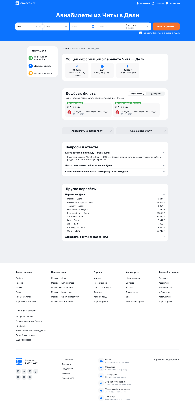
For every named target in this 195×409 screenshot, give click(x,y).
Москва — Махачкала (61, 292)
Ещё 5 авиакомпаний (26, 301)
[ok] (29, 377)
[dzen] (18, 377)
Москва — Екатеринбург (63, 301)
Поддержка (67, 368)
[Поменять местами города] (42, 26)
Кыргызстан (165, 296)
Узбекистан (164, 292)
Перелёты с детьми (25, 335)
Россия (19, 283)
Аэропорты (132, 272)
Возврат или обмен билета (29, 321)
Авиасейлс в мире (169, 272)
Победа (19, 278)
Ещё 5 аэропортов (135, 301)
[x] (29, 371)
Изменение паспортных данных (31, 330)
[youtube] (24, 377)
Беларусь (163, 278)
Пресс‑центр (68, 378)
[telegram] (24, 371)
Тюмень (97, 292)
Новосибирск (100, 283)
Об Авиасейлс (68, 359)
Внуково (130, 283)
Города (98, 272)
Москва (97, 278)
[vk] (18, 371)
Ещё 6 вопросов (23, 340)
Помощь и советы (26, 310)
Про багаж (21, 326)
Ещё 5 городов (101, 301)
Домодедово (132, 292)
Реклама (66, 373)
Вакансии (66, 364)
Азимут (19, 287)
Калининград (100, 296)
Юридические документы (166, 359)
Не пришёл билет (24, 316)
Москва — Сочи (58, 278)
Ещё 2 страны (165, 301)
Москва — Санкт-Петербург (65, 296)
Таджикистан (165, 287)
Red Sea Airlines (23, 296)
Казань (129, 287)
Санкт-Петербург (102, 287)
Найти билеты (166, 26)
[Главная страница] (25, 3)
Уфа (127, 296)
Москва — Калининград (62, 283)
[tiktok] (35, 371)
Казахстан (164, 283)
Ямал (18, 292)
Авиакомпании (24, 272)
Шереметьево (133, 278)
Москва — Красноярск (62, 287)
